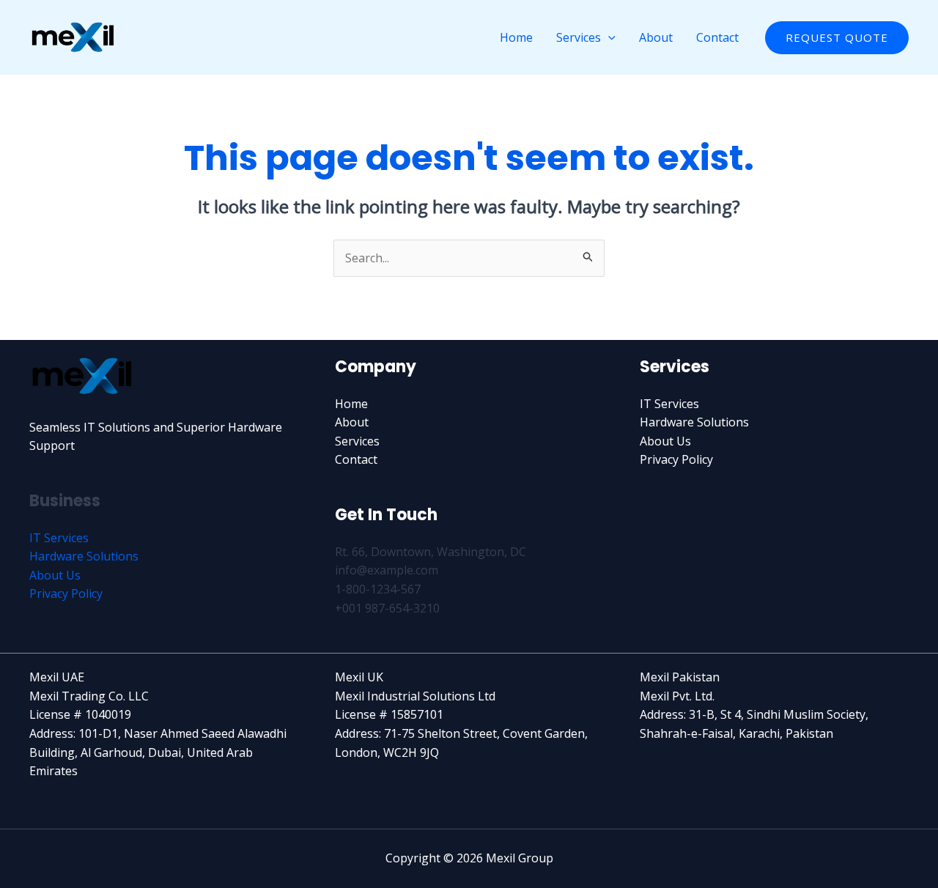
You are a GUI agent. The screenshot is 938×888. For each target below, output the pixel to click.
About (656, 37)
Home (516, 37)
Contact (717, 37)
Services (578, 37)
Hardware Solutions (84, 556)
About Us (55, 575)
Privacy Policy (66, 593)
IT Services (59, 538)
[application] (608, 37)
